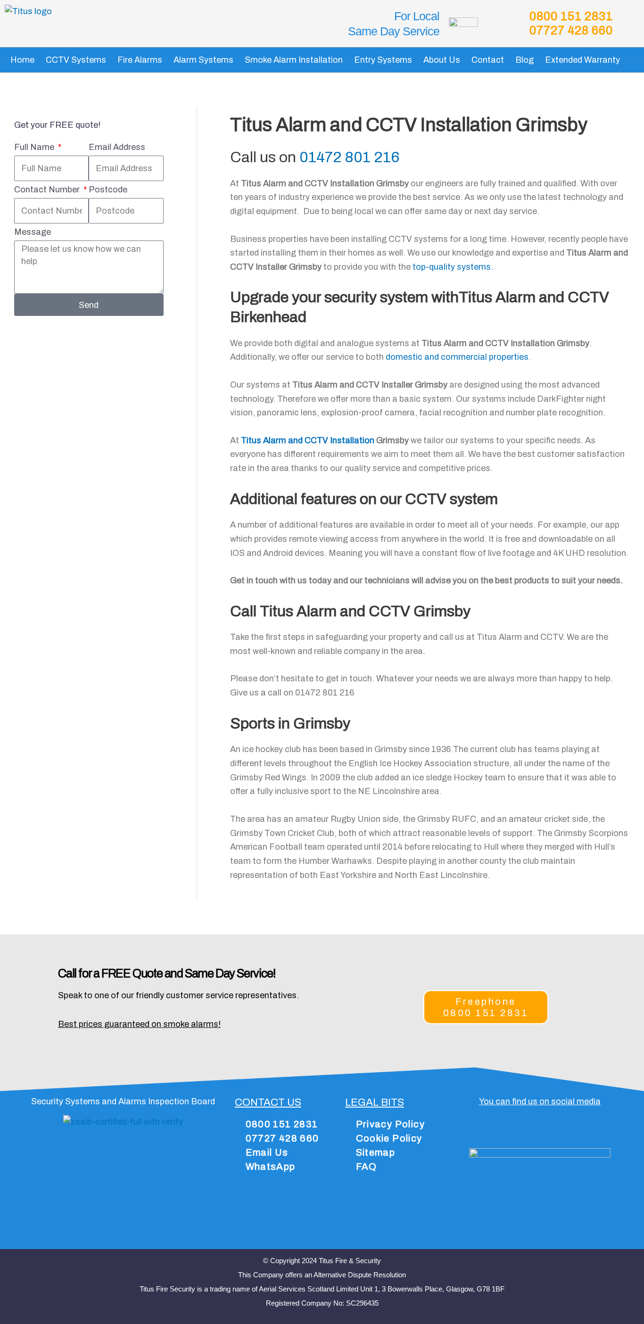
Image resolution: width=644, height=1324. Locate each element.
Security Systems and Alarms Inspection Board (123, 1101)
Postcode (108, 189)
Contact (487, 60)
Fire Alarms (139, 60)
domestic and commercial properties (457, 357)
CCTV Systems (76, 60)
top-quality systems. (453, 267)
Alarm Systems (203, 60)
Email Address (117, 147)
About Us (441, 60)
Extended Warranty (582, 60)
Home (22, 60)
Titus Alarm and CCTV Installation (307, 440)
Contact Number (48, 189)
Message (32, 232)
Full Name (35, 147)
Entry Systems (383, 60)
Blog (524, 60)
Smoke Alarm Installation (294, 60)
